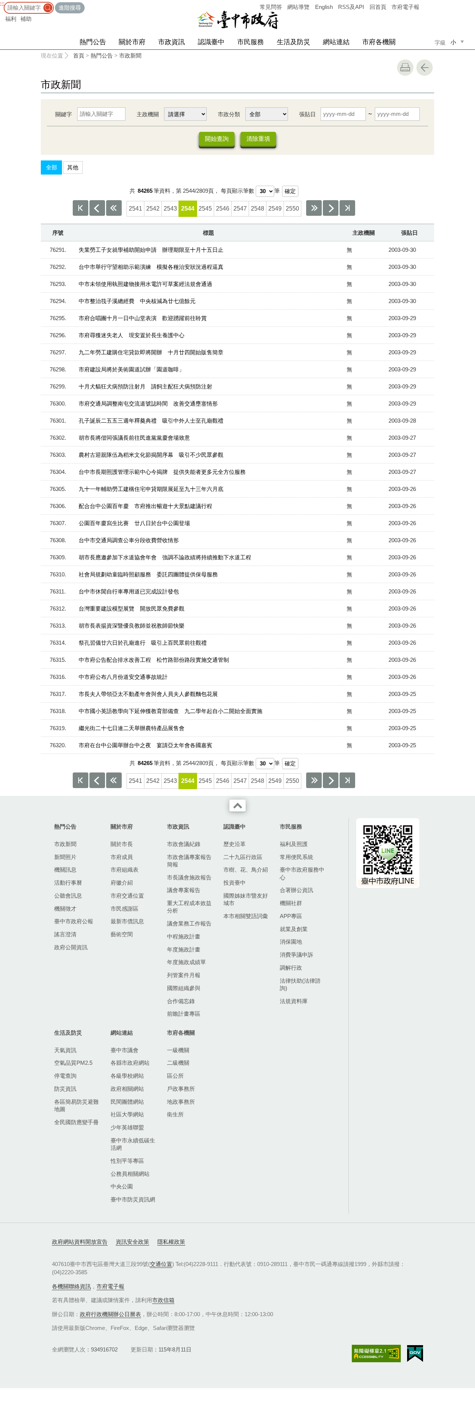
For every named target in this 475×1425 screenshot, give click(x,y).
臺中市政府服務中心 (302, 873)
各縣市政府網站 (130, 1063)
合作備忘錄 (181, 1001)
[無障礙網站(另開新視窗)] (376, 1353)
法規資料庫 (294, 1001)
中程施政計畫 (183, 936)
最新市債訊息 (127, 921)
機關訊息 (65, 869)
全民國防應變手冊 (76, 1122)
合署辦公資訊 (296, 890)
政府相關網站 (127, 1089)
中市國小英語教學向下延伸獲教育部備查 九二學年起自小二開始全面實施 (170, 711)
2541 (135, 208)
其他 (72, 167)
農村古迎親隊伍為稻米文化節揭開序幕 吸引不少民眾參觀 (151, 455)
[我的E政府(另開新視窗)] (415, 1353)
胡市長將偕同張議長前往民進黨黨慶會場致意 (134, 438)
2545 (205, 208)
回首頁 (378, 7)
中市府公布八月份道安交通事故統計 (123, 677)
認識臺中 (211, 42)
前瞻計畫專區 (183, 1014)
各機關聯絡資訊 (71, 1286)
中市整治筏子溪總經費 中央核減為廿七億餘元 (137, 301)
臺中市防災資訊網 (133, 1199)
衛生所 (175, 1114)
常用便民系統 (296, 857)
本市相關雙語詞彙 (245, 916)
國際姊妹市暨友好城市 (245, 899)
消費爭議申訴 (296, 954)
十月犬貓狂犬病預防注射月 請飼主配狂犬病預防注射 (145, 386)
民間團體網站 (127, 1102)
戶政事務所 (181, 1089)
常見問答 (271, 7)
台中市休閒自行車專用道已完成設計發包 (129, 591)
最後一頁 (347, 208)
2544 (187, 208)
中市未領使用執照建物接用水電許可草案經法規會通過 (145, 284)
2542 (153, 208)
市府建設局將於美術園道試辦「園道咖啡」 (131, 369)
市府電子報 (405, 7)
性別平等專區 (127, 1161)
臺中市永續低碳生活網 (133, 1144)
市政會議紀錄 (183, 844)
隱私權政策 (171, 1242)
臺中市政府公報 (73, 921)
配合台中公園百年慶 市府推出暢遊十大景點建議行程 (145, 506)
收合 (237, 805)
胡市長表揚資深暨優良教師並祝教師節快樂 (131, 625)
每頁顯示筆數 (237, 191)
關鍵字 (63, 114)
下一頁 (330, 208)
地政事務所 (181, 1102)
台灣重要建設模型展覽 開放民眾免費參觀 (131, 608)
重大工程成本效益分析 (189, 907)
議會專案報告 (183, 890)
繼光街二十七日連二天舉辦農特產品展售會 (131, 728)
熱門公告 (92, 42)
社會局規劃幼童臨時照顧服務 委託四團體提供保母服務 (148, 574)
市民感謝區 (124, 908)
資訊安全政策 (132, 1242)
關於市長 (122, 844)
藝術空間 (122, 934)
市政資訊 (171, 42)
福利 (10, 19)
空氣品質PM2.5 (73, 1063)
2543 (170, 208)
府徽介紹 (122, 882)
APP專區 (291, 916)
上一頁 (97, 208)
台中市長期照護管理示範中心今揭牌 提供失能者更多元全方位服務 (162, 472)
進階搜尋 (70, 7)
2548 (257, 208)
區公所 (175, 1076)
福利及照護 (294, 844)
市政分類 (229, 114)
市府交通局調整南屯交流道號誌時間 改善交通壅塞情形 (148, 403)
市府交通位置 (127, 895)
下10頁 (314, 208)
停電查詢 (65, 1076)
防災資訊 (65, 1089)
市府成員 (122, 857)
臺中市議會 (124, 1050)
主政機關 (148, 114)
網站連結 (336, 42)
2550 (292, 208)
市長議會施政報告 (189, 877)
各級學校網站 (127, 1076)
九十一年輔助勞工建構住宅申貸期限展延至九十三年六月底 (151, 489)
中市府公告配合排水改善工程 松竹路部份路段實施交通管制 (154, 660)
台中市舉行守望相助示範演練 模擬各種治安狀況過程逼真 (151, 267)
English (324, 7)
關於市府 (132, 42)
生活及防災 (293, 42)
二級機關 (178, 1063)
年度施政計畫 (183, 949)
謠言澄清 (65, 934)
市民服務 (250, 42)
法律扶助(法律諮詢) (300, 984)
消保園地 (291, 941)
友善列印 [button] (405, 67)
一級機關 (178, 1050)
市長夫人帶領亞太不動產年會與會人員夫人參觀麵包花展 (148, 694)
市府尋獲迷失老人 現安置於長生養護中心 (131, 335)
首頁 (78, 55)
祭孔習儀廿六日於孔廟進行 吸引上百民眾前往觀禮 (143, 643)
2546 (222, 208)
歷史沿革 (234, 844)
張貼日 (307, 114)
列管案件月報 (183, 975)
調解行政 (291, 967)
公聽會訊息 (68, 895)
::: (2, 3)
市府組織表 (124, 869)
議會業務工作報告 (189, 923)
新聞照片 (65, 857)
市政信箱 (163, 1300)
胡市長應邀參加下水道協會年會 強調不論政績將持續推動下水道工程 (165, 557)
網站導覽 (298, 7)
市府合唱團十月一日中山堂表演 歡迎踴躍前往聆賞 (143, 318)
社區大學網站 (127, 1114)
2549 (275, 208)
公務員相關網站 (130, 1174)
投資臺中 (234, 882)
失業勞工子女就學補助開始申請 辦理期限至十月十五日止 (151, 250)
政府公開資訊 (71, 947)
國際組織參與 (183, 988)
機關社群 (291, 903)
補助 (26, 19)
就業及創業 (294, 929)
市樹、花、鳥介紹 (245, 869)
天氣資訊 (65, 1050)
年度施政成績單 (186, 962)
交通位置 (161, 1264)
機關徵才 (65, 908)
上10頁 (114, 208)
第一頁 (80, 208)
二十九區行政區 (242, 857)
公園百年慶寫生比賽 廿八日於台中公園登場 (134, 523)
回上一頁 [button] (424, 67)
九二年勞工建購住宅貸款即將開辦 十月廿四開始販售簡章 (151, 352)
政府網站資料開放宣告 (80, 1242)
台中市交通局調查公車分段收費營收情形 (129, 540)
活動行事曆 (68, 882)
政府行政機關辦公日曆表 (110, 1314)
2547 (240, 208)
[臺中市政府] (237, 20)
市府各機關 (379, 42)
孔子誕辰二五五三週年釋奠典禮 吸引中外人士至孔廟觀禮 (151, 420)
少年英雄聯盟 (127, 1127)
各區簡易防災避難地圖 (76, 1105)
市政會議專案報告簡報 (189, 861)
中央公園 (122, 1186)
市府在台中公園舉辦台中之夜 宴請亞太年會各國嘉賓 (145, 745)
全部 (51, 167)
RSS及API (351, 7)
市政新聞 (130, 55)
